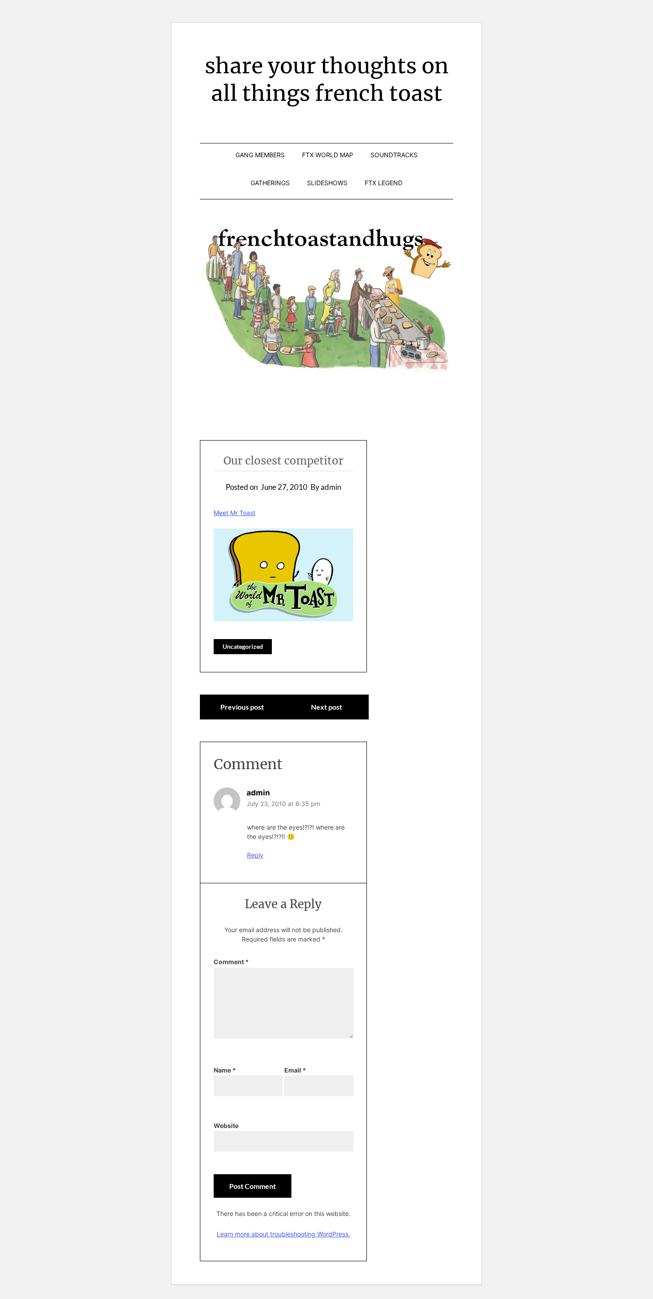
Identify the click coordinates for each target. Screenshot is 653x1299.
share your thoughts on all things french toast (327, 79)
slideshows (327, 183)
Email (295, 1070)
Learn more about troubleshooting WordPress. (283, 1234)
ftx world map (327, 155)
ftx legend (383, 183)
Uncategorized (243, 646)
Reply (255, 855)
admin (258, 792)
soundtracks (394, 155)
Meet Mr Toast (234, 512)
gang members (260, 155)
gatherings (270, 183)
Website (226, 1125)
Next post (326, 707)
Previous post (242, 707)
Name (225, 1070)
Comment (231, 961)
